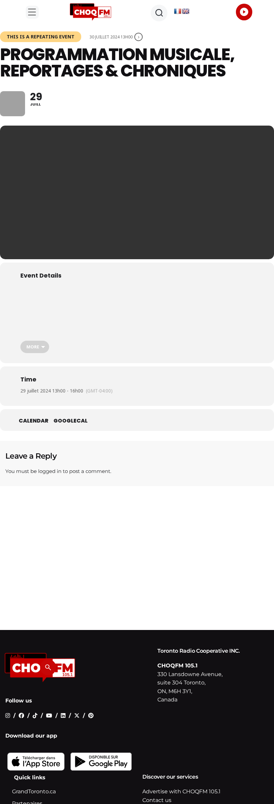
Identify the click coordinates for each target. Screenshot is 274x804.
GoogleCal (70, 421)
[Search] (48, 667)
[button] (32, 12)
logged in (49, 471)
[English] (185, 11)
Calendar (33, 421)
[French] (177, 11)
